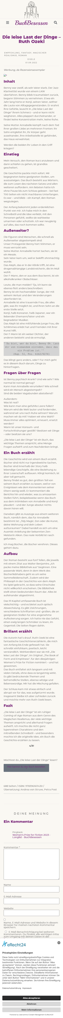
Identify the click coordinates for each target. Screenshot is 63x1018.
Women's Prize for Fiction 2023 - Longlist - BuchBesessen (31, 836)
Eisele (31, 59)
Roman (22, 55)
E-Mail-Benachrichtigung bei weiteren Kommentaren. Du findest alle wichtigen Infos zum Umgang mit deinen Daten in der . (31, 935)
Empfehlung (12, 53)
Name (7, 885)
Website (8, 908)
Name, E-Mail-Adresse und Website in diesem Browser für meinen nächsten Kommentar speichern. (31, 925)
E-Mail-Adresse (13, 896)
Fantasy (26, 53)
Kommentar (12, 847)
